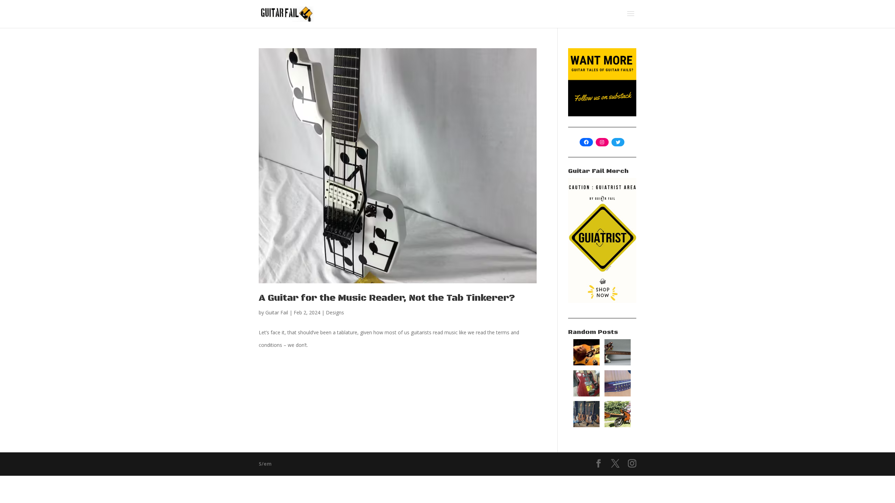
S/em (265, 463)
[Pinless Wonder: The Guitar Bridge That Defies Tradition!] (617, 394)
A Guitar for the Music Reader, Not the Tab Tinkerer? (387, 298)
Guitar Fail (276, 312)
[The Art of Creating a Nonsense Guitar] (586, 363)
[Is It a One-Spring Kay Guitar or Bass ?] (586, 394)
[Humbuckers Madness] (586, 425)
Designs (335, 312)
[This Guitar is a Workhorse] (617, 363)
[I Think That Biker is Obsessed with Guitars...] (617, 425)
